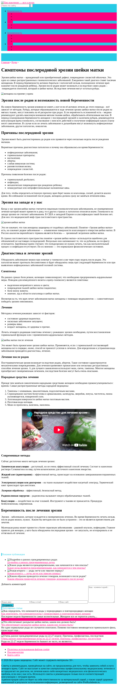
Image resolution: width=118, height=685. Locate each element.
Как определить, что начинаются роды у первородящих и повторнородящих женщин (46, 613)
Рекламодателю (15, 652)
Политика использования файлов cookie (28, 649)
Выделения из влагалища (27, 13)
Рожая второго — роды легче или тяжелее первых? (34, 573)
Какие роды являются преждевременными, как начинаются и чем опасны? (46, 568)
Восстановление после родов (29, 25)
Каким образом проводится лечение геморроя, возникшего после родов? (45, 579)
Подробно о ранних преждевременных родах (31, 562)
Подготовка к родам (24, 27)
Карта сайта (13, 655)
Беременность (14, 11)
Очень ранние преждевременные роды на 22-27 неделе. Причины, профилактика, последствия (51, 638)
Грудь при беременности (26, 16)
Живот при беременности (27, 19)
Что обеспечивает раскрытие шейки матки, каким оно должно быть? (37, 624)
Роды (10, 22)
